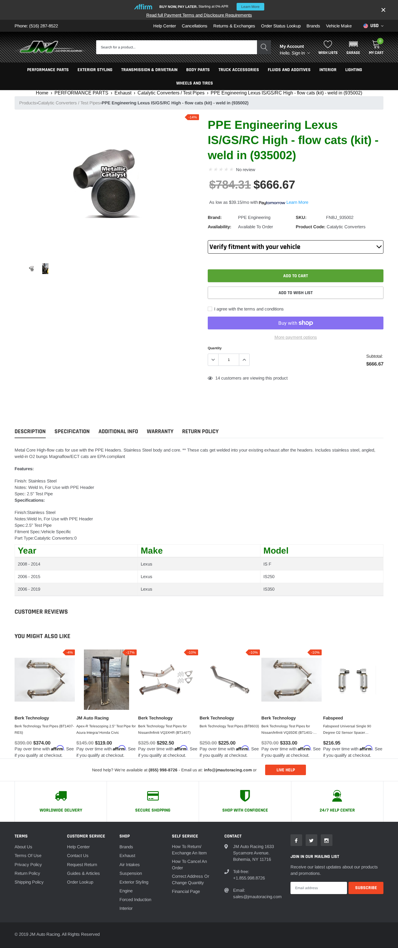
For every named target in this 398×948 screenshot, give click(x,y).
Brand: (215, 217)
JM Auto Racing (92, 718)
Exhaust (123, 92)
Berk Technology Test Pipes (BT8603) (229, 726)
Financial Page (186, 891)
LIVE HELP (286, 770)
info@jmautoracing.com (228, 770)
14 (217, 377)
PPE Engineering (254, 217)
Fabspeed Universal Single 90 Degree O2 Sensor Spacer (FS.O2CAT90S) (347, 730)
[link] (31, 268)
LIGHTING (353, 70)
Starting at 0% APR (209, 6)
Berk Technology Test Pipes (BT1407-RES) (44, 729)
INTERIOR (328, 70)
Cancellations (194, 26)
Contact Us (78, 855)
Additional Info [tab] (118, 431)
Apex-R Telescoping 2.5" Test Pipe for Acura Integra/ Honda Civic (106, 729)
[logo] (51, 47)
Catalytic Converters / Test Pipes (171, 92)
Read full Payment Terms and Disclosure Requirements (199, 15)
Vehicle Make (339, 26)
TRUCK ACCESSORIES (239, 70)
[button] (353, 47)
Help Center (164, 26)
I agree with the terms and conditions (248, 308)
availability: (219, 226)
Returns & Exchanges (234, 26)
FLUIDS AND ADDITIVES (289, 70)
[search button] (264, 47)
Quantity (215, 348)
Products (27, 102)
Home (42, 92)
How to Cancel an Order (189, 864)
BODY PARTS (198, 70)
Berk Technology (32, 718)
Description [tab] (30, 431)
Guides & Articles (83, 873)
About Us (23, 846)
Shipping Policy (29, 881)
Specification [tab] (72, 431)
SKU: (301, 217)
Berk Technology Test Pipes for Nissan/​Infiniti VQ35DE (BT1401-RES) (287, 730)
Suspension (130, 873)
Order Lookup (80, 881)
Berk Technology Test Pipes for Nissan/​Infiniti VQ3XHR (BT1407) (164, 729)
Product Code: (310, 226)
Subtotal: (374, 356)
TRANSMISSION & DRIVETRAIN (149, 70)
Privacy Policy (28, 864)
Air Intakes (129, 864)
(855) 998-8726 (163, 770)
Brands (313, 26)
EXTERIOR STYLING (95, 70)
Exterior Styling (133, 881)
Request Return (82, 864)
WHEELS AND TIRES (194, 83)
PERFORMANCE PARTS (48, 70)
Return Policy (27, 873)
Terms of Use (28, 855)
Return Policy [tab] (200, 431)
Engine (126, 890)
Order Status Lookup (281, 26)
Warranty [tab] (160, 431)
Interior (126, 908)
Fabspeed (333, 718)
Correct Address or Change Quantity (190, 879)
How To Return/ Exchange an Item (189, 849)
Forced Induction (135, 899)
